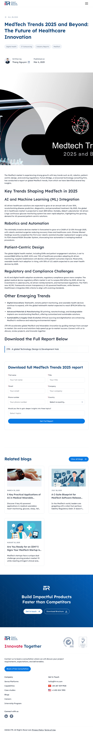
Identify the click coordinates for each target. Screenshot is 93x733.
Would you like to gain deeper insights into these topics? (29, 408)
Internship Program (12, 703)
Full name (12, 375)
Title (50, 375)
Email (10, 386)
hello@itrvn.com (55, 681)
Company (52, 386)
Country (51, 397)
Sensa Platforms (11, 681)
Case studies (9, 690)
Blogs (6, 694)
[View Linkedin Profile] (28, 62)
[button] (86, 3)
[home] (11, 3)
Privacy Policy (38, 730)
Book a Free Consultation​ (18, 669)
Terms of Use (50, 730)
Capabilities (9, 686)
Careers (7, 699)
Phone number (13, 397)
